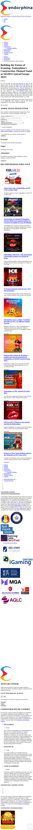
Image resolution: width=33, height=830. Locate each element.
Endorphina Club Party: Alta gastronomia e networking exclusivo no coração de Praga (18, 256)
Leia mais (6, 197)
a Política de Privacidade (18, 134)
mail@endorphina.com (9, 479)
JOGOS (6, 45)
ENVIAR (3, 135)
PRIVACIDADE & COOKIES (7, 492)
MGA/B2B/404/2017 (17, 505)
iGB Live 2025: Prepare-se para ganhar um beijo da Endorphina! (17, 423)
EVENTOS (7, 59)
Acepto (7, 727)
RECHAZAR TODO (5, 785)
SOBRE (6, 44)
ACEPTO (3, 160)
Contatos (6, 54)
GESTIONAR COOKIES (16, 808)
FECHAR (3, 702)
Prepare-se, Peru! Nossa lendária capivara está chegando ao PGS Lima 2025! (17, 454)
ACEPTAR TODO (5, 808)
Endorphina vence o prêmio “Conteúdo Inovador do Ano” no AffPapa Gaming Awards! (17, 321)
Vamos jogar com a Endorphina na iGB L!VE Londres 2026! (17, 189)
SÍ (1, 696)
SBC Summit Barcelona (21, 89)
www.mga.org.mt (21, 508)
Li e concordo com (13, 134)
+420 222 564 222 (16, 16)
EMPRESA (4, 119)
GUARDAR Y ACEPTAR (17, 785)
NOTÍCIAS (7, 51)
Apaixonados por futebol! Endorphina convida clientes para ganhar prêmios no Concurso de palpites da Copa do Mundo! (17, 220)
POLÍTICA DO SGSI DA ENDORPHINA (10, 493)
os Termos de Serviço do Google (21, 131)
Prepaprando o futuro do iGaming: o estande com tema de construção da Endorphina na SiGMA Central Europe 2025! (17, 357)
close (2, 704)
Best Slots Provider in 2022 (20, 83)
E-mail (3, 118)
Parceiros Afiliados (12, 48)
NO (4, 696)
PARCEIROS (7, 49)
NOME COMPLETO (7, 116)
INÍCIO (6, 42)
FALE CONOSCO (26, 16)
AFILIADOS (7, 46)
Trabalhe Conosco (8, 52)
